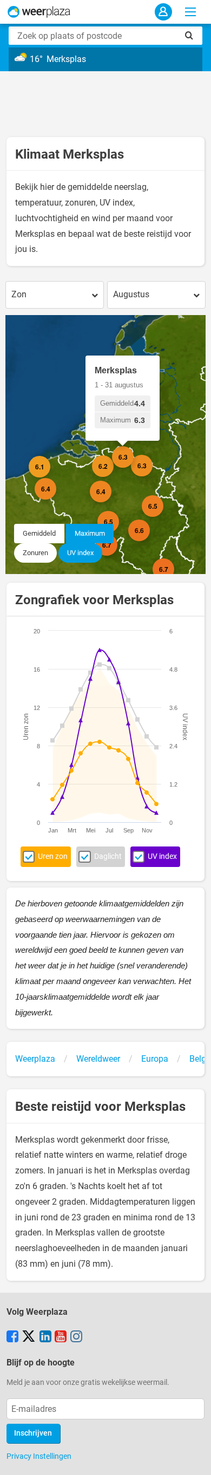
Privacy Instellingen (38, 1456)
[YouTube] (61, 1337)
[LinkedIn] (45, 1337)
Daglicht (108, 856)
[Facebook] (12, 1337)
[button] (50, 477)
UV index (80, 553)
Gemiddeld (39, 533)
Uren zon (53, 856)
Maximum (90, 533)
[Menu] (190, 12)
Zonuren (35, 553)
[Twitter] (29, 1337)
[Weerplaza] (38, 12)
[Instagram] (76, 1337)
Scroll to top (193, 1457)
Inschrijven (33, 1433)
